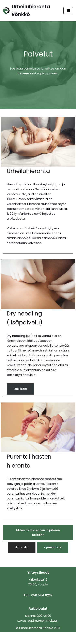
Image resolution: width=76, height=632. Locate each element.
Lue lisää (20, 389)
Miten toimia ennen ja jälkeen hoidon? (38, 532)
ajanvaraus (52, 547)
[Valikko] (68, 10)
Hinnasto (21, 547)
